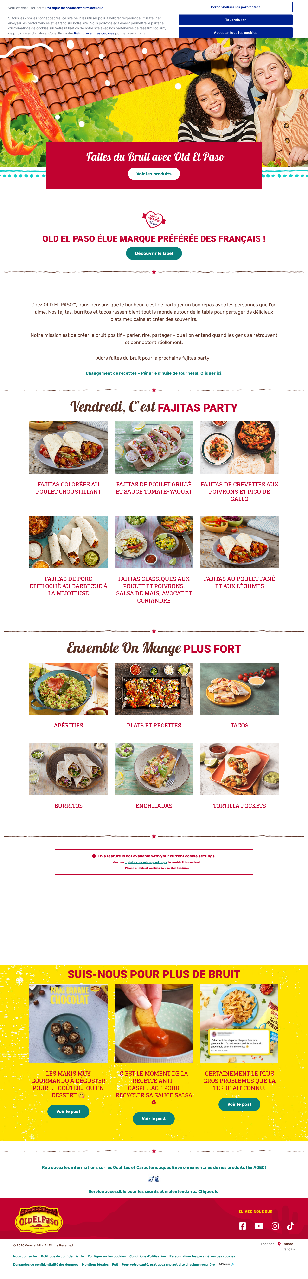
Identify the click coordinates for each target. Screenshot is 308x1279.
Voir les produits (154, 173)
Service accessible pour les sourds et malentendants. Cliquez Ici (154, 1191)
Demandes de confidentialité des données (45, 1264)
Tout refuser (235, 20)
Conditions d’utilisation (147, 1256)
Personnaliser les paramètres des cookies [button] (202, 1256)
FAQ (115, 1264)
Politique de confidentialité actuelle (74, 8)
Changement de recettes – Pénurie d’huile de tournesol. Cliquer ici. (154, 373)
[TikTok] (291, 1226)
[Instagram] (275, 1226)
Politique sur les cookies (107, 1256)
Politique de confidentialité (62, 1256)
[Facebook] (242, 1226)
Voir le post (68, 1111)
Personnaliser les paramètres (235, 7)
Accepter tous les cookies (235, 32)
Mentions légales (95, 1264)
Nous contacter (25, 1256)
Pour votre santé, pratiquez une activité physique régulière (168, 1264)
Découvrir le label (154, 253)
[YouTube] (259, 1226)
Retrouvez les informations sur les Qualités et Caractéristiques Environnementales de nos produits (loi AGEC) (154, 1167)
